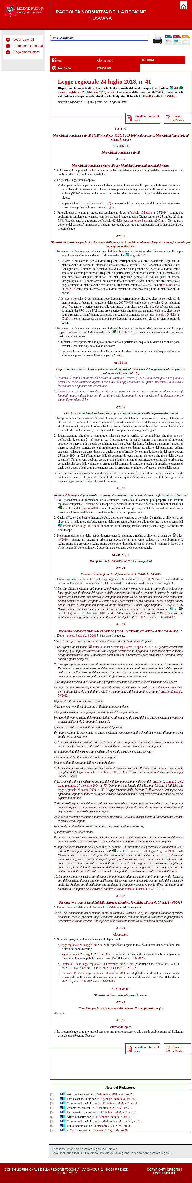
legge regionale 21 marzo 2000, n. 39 (81, 790)
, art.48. (124, 1130)
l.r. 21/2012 (136, 958)
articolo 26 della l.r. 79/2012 (141, 889)
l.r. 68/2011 (105, 968)
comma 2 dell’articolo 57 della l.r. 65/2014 (92, 907)
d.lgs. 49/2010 (138, 255)
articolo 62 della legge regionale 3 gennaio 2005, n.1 (134, 220)
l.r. (178, 964)
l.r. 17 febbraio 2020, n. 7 (114, 1103)
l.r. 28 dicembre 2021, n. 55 (115, 1121)
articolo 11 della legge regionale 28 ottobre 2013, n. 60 (99, 973)
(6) (138, 373)
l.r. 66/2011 (85, 968)
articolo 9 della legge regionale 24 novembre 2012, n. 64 (98, 964)
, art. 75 (130, 1099)
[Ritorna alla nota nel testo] (61, 1094)
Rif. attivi (107, 60)
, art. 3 (131, 1112)
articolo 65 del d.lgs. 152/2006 (81, 526)
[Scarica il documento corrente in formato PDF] (177, 44)
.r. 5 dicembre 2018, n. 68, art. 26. (114, 1094)
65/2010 (67, 968)
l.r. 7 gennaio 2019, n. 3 (111, 1099)
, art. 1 (133, 1103)
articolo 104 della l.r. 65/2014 (149, 212)
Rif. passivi (148, 59)
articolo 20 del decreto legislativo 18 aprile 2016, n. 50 (125, 647)
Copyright (156, 1169)
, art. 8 (126, 1126)
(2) (109, 203)
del (176, 88)
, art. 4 (126, 1117)
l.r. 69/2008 (161, 964)
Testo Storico (65, 68)
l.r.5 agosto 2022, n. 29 (105, 1130)
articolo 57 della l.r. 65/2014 (165, 902)
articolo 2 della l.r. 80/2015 (144, 574)
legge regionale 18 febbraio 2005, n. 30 (101, 772)
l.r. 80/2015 (146, 96)
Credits (173, 1169)
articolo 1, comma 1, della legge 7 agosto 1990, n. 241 (150, 851)
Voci (59, 60)
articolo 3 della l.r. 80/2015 (82, 635)
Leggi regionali (24, 39)
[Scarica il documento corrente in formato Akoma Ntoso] (186, 44)
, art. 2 (126, 1108)
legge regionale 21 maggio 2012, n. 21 (83, 945)
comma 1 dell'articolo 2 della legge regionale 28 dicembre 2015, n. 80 (108, 579)
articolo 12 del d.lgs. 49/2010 (80, 508)
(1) (161, 1008)
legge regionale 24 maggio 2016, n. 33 (85, 954)
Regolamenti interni (27, 52)
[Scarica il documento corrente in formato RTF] (168, 44)
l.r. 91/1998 (106, 981)
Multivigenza (104, 67)
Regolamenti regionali (29, 46)
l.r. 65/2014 (168, 96)
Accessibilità (164, 1173)
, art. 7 (136, 1121)
